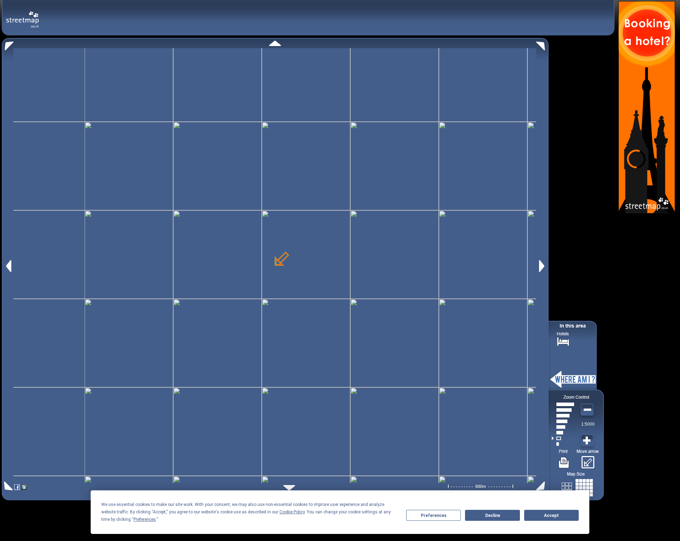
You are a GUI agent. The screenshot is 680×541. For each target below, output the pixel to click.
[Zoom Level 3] (563, 432)
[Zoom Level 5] (563, 421)
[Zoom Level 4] (563, 427)
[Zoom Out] (588, 410)
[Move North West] (7, 44)
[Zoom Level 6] (563, 415)
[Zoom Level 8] (563, 404)
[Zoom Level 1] (563, 444)
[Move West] (7, 266)
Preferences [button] (145, 519)
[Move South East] (542, 486)
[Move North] (275, 43)
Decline (492, 515)
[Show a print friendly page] (564, 460)
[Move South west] (7, 486)
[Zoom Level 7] (563, 410)
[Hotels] (563, 340)
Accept (551, 515)
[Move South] (289, 487)
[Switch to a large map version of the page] (577, 486)
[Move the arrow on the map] (587, 460)
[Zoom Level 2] (563, 438)
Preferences (434, 515)
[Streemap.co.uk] (22, 15)
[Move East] (543, 266)
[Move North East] (542, 44)
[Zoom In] (588, 441)
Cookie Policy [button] (292, 511)
